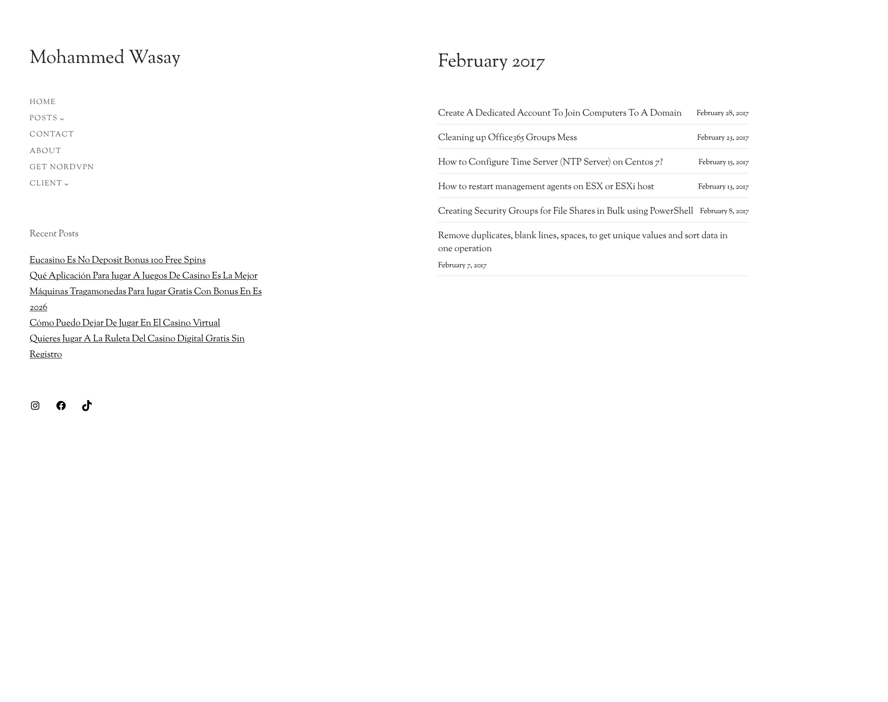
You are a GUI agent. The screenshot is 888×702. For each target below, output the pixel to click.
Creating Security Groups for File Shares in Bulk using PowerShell (565, 211)
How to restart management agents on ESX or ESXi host (546, 187)
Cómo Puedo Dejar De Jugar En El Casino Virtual (125, 323)
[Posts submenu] (62, 119)
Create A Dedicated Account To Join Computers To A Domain (560, 113)
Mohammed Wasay (105, 59)
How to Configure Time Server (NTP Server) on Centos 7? (550, 162)
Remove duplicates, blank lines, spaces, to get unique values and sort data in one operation (583, 243)
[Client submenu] (66, 184)
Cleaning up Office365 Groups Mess (507, 138)
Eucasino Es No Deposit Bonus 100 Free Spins (118, 260)
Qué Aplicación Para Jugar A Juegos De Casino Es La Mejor (144, 276)
